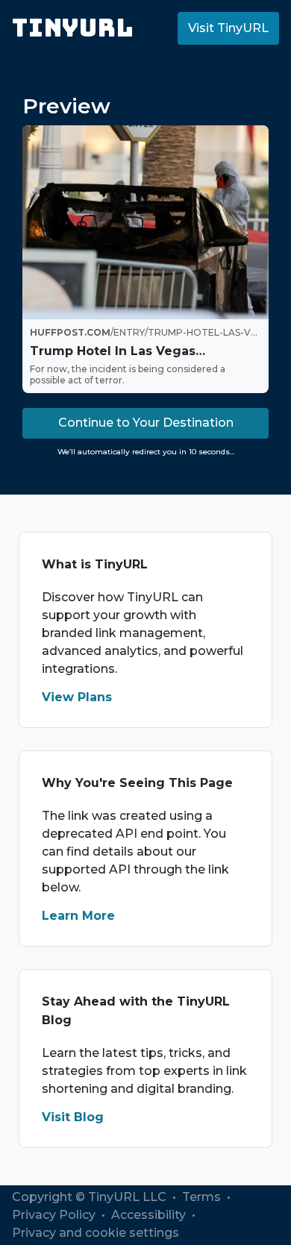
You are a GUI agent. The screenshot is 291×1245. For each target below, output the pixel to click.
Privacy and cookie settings (95, 1233)
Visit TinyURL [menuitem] (228, 28)
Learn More (78, 916)
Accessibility (150, 1215)
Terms (203, 1197)
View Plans (77, 697)
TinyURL (73, 28)
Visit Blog (73, 1117)
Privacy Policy (55, 1215)
